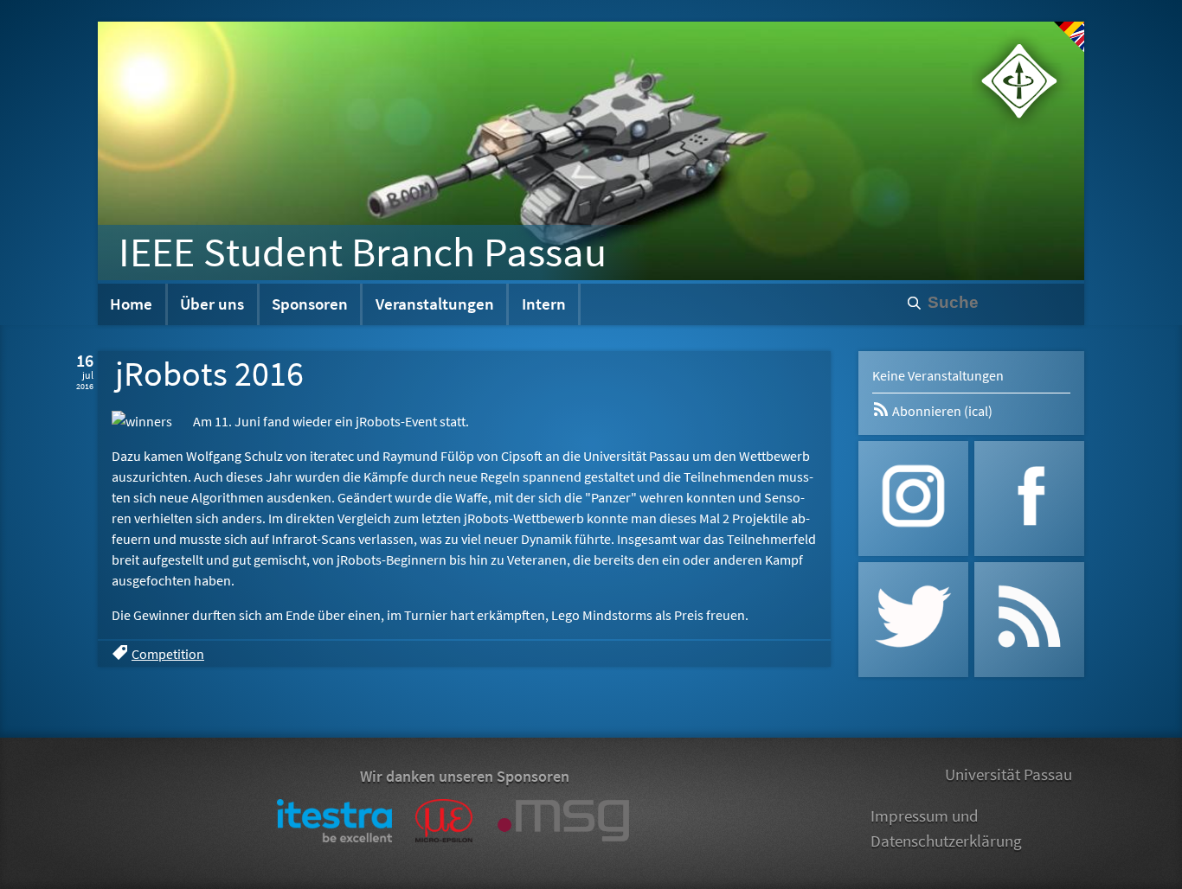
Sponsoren (310, 303)
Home (131, 303)
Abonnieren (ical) (941, 410)
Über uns (212, 303)
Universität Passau (1008, 774)
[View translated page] (1069, 37)
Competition (168, 653)
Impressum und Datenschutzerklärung (946, 828)
